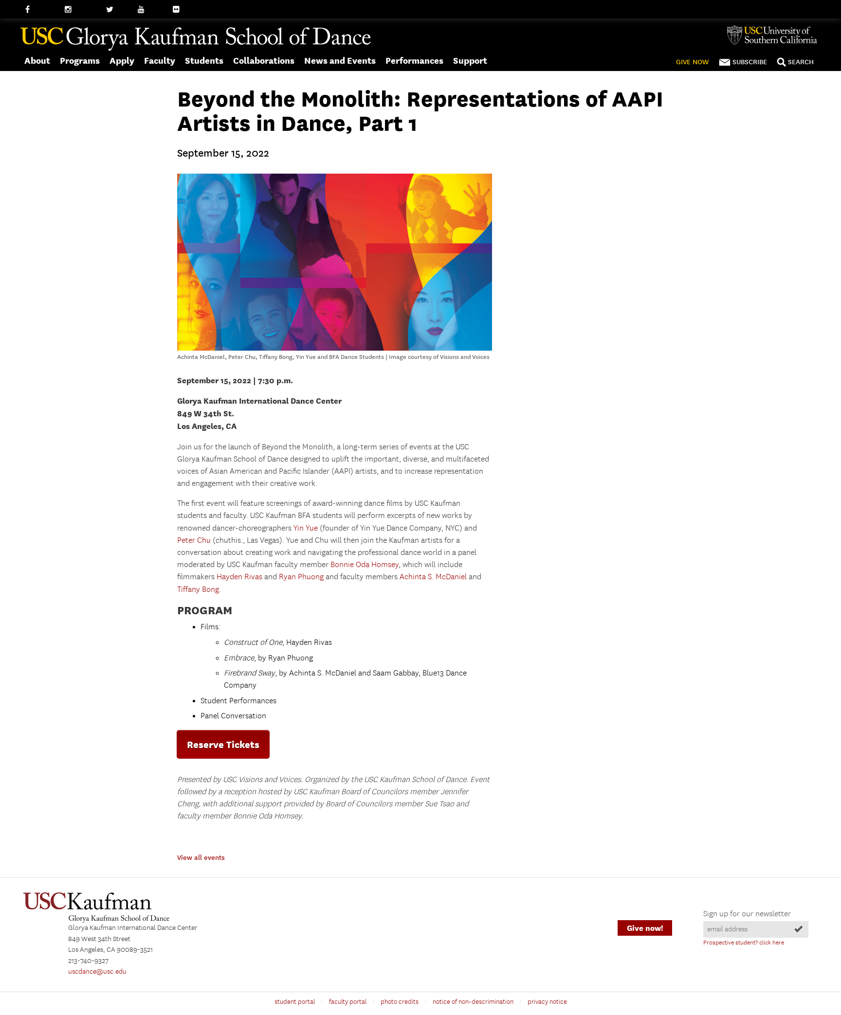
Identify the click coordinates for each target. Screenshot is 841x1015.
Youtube (151, 10)
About (37, 60)
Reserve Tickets (223, 744)
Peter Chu (194, 540)
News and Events (340, 60)
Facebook (40, 10)
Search (801, 62)
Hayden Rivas (239, 577)
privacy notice (547, 1002)
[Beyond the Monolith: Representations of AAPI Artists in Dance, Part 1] (334, 348)
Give (692, 62)
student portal (294, 1002)
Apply (122, 60)
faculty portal (347, 1002)
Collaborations (263, 60)
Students (204, 60)
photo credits (400, 1002)
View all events (201, 858)
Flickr (181, 10)
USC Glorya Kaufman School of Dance (195, 39)
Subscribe (749, 62)
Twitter (117, 10)
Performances (414, 60)
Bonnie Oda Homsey (364, 565)
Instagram (80, 10)
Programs (80, 60)
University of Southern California (775, 35)
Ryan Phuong (301, 577)
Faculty (159, 60)
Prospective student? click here (743, 942)
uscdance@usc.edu (97, 971)
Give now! (645, 928)
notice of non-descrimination (473, 1002)
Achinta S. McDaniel (433, 577)
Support (470, 60)
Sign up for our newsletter (747, 914)
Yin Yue (305, 528)
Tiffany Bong (198, 589)
